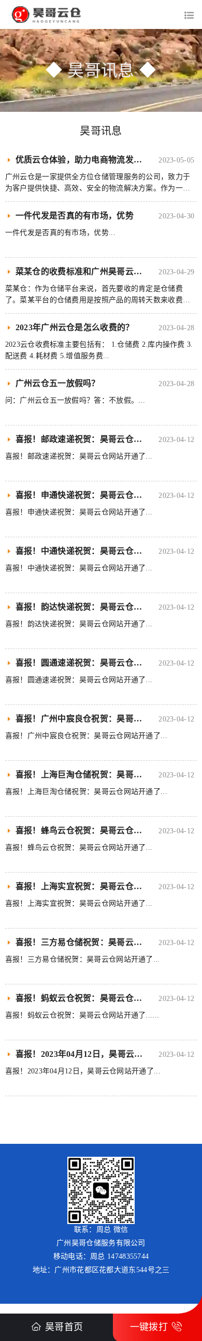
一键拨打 (149, 1327)
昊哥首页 (64, 1327)
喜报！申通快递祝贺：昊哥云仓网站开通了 (96, 495)
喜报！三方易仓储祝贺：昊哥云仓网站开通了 (100, 942)
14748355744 (128, 1256)
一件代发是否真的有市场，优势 (75, 215)
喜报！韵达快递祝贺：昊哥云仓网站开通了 (96, 606)
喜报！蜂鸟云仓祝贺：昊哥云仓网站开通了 (96, 830)
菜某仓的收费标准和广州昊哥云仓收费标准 (96, 271)
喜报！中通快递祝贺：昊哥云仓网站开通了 (96, 551)
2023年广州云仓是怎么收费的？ (75, 327)
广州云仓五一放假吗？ (58, 383)
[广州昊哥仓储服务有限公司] (101, 14)
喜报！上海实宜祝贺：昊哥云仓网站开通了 (96, 886)
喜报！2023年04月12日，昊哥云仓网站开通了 (100, 1054)
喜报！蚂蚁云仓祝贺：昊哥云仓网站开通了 (96, 998)
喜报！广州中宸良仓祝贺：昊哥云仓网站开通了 (104, 718)
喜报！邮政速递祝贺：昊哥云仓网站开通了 (96, 439)
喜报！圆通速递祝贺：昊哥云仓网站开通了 (96, 662)
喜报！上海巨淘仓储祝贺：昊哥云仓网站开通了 (104, 774)
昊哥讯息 (101, 131)
